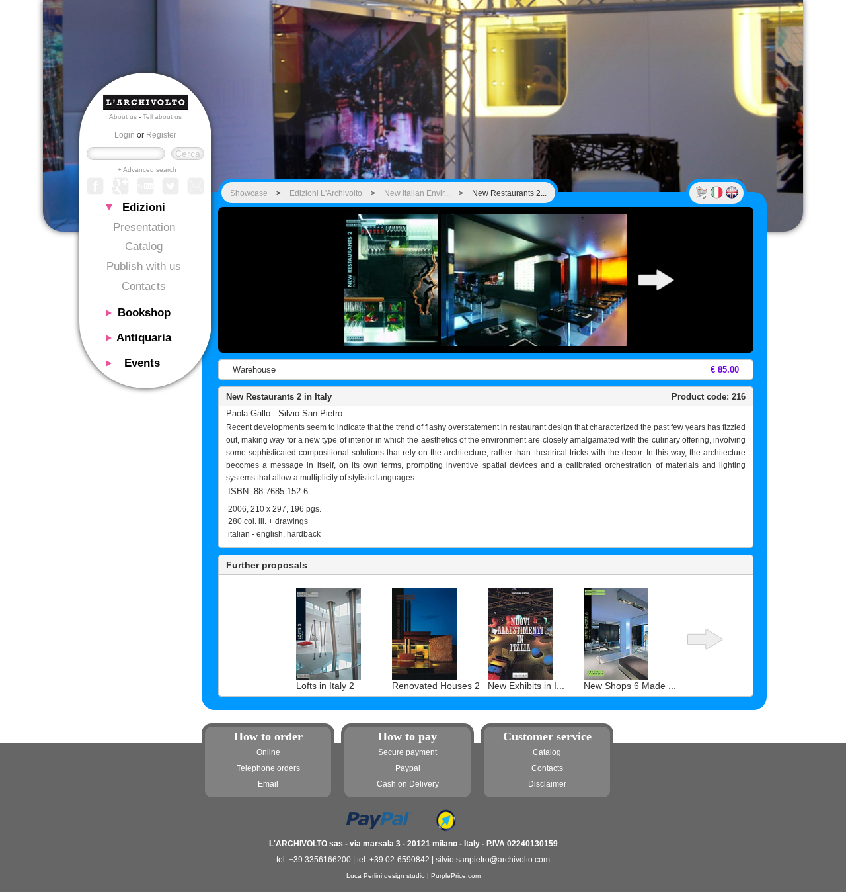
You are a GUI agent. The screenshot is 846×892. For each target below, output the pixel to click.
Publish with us (143, 266)
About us (123, 116)
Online (268, 752)
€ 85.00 (725, 370)
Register (161, 135)
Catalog (144, 246)
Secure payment (407, 752)
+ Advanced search (147, 169)
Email (268, 784)
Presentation (144, 227)
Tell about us (162, 116)
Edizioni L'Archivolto (325, 193)
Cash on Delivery (408, 784)
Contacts (144, 286)
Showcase (249, 193)
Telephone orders (268, 768)
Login (124, 135)
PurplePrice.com (456, 875)
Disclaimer (547, 784)
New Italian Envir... (417, 193)
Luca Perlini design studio (385, 875)
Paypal (407, 768)
